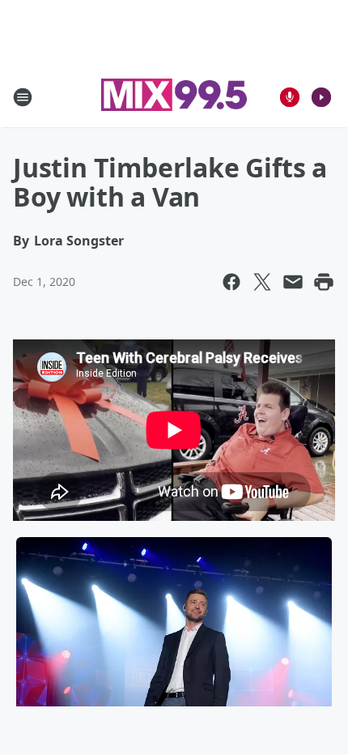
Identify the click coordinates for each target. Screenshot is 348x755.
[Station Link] (174, 97)
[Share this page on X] (262, 282)
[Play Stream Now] (321, 97)
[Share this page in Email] (293, 282)
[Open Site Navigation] (22, 97)
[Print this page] (323, 282)
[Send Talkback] (289, 97)
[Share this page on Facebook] (231, 282)
